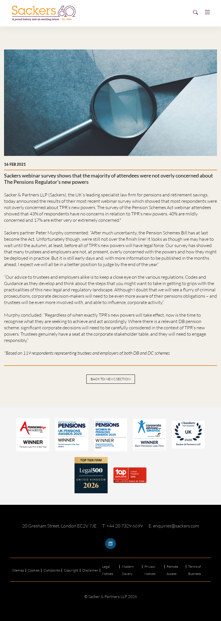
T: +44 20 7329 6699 (122, 526)
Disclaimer (90, 570)
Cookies (33, 570)
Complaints (51, 570)
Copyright (71, 570)
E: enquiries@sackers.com (173, 526)
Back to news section (111, 379)
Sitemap (18, 570)
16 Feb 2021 (15, 164)
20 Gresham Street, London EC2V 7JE (59, 526)
